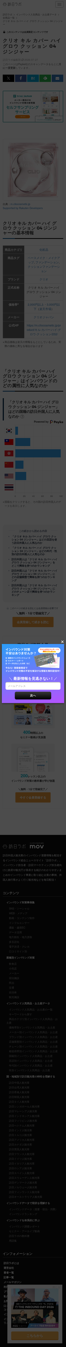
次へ (33, 695)
